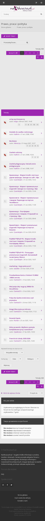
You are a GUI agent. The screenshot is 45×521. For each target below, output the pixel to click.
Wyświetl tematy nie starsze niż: (11, 351)
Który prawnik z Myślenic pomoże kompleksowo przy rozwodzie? (22, 328)
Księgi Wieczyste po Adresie (20, 309)
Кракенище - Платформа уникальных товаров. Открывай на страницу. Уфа (23, 213)
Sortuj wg (8, 359)
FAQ (2, 474)
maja (16, 121)
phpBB (18, 507)
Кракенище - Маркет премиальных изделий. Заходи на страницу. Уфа (23, 187)
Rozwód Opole (14, 318)
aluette (16, 268)
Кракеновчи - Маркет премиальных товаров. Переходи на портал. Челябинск (23, 200)
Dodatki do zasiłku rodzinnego (21, 132)
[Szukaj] (41, 14)
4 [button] (33, 53)
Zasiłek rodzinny (15, 152)
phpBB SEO (27, 513)
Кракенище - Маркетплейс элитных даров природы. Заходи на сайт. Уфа (24, 176)
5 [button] (37, 53)
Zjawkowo (17, 332)
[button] (42, 57)
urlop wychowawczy (17, 119)
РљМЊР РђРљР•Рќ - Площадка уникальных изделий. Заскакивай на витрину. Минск (23, 254)
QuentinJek (18, 180)
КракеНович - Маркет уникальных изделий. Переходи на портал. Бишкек (23, 227)
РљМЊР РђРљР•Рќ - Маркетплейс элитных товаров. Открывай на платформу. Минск (22, 241)
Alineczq (17, 143)
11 (37, 125)
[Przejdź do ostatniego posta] (41, 122)
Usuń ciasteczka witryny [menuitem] (22, 498)
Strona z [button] (13, 53)
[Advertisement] (22, 85)
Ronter (16, 320)
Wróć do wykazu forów (11, 393)
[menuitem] (41, 2)
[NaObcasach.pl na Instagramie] (3, 485)
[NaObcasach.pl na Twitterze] (11, 485)
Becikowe (13, 141)
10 (34, 125)
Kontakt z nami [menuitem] (22, 501)
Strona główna (22, 495)
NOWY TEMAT (10, 36)
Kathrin (16, 134)
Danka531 (17, 280)
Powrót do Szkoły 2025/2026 (19, 338)
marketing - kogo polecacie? (20, 266)
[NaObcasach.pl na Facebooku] (7, 485)
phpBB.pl (33, 511)
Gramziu (28, 509)
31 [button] (38, 57)
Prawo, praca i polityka (14, 24)
